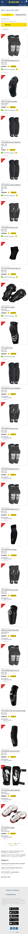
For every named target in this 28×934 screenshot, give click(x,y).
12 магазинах (12, 110)
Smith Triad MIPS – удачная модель (10, 872)
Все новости (4, 877)
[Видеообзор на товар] (2, 148)
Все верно (7, 14)
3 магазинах (12, 277)
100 (19, 843)
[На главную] (14, 2)
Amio (17, 932)
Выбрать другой (20, 14)
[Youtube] (14, 928)
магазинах (22, 855)
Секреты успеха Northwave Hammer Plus (11, 867)
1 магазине (11, 152)
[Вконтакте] (11, 928)
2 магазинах (12, 69)
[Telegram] (17, 928)
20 (15, 843)
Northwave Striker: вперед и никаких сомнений (13, 863)
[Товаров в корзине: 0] (25, 2)
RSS (9, 877)
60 (17, 843)
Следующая (15, 845)
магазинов (3, 855)
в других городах (7, 397)
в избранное (5, 72)
